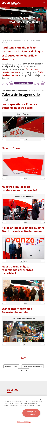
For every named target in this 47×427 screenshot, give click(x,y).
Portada (5, 40)
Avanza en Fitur (11, 366)
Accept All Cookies (31, 413)
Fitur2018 (23, 370)
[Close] (40, 399)
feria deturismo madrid (32, 366)
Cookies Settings (24, 422)
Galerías (23, 14)
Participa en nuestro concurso (20, 71)
